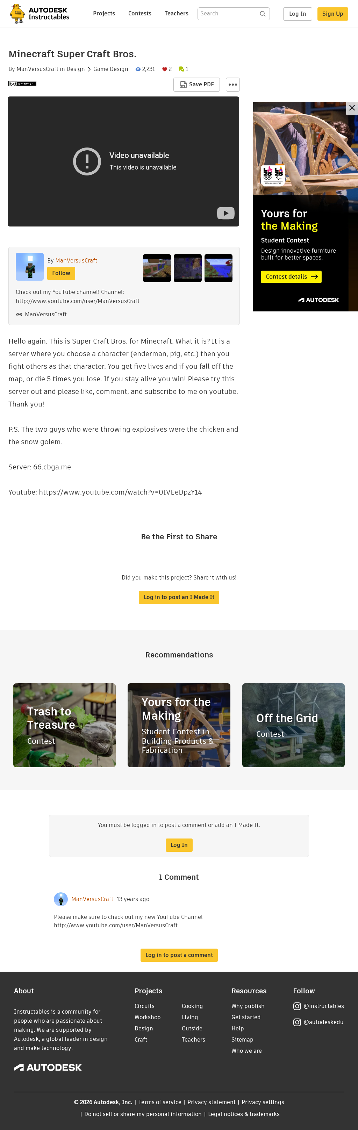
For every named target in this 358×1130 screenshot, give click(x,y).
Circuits (145, 1006)
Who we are (246, 1051)
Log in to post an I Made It (179, 597)
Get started (246, 1017)
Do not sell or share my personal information (143, 1114)
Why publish (248, 1006)
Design (75, 69)
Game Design (110, 69)
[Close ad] (352, 108)
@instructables (323, 1006)
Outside (192, 1028)
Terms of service (159, 1102)
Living (190, 1017)
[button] (233, 85)
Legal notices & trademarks (244, 1114)
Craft (141, 1040)
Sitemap (242, 1040)
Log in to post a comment (179, 955)
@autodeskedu (323, 1022)
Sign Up (332, 14)
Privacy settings (263, 1102)
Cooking (192, 1006)
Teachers (176, 13)
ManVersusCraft (37, 69)
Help (237, 1028)
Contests (139, 13)
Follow (61, 273)
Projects (104, 13)
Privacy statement (211, 1102)
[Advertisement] (305, 206)
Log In (297, 14)
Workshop (148, 1017)
